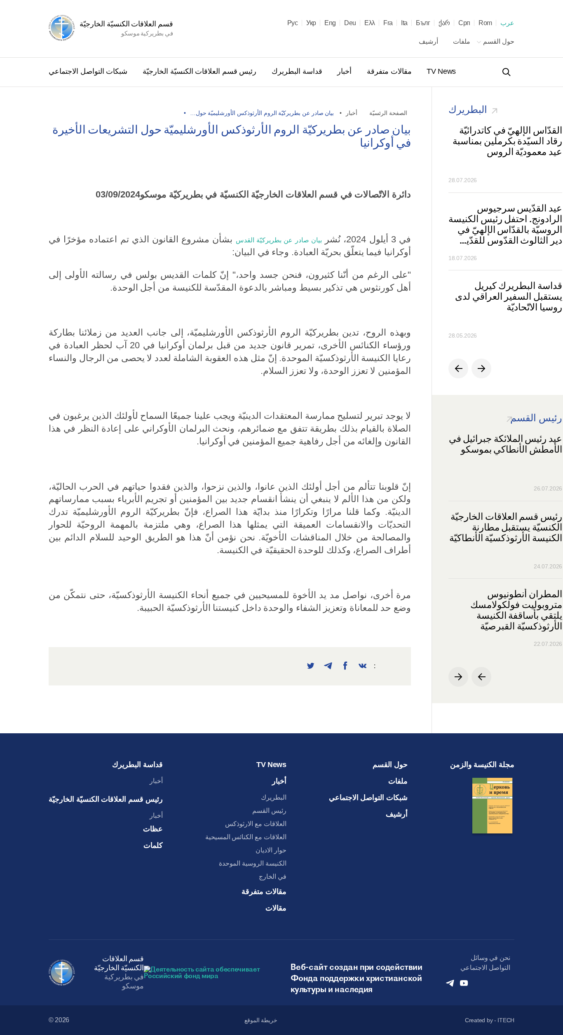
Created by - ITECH (489, 1020)
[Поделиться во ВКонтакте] (363, 666)
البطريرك (273, 797)
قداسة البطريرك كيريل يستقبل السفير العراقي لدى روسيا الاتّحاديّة (508, 296)
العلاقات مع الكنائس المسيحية (245, 836)
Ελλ (369, 23)
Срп (464, 23)
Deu (350, 23)
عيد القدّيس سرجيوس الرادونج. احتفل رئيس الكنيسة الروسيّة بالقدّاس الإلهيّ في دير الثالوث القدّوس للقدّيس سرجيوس (505, 224)
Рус (292, 23)
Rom (485, 23)
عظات (153, 829)
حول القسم (498, 41)
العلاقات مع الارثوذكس (255, 823)
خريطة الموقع (261, 1020)
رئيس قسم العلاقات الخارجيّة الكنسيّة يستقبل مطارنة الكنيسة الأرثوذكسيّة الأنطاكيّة (505, 527)
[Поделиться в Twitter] (311, 666)
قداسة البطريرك (296, 71)
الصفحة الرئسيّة (388, 113)
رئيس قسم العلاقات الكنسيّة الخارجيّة (198, 71)
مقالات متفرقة (388, 71)
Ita (404, 23)
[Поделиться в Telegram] (328, 666)
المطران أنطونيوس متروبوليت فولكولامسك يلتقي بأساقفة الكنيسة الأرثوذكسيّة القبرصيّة (516, 610)
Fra (388, 23)
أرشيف (428, 41)
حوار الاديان (271, 850)
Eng (330, 23)
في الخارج (272, 876)
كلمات (153, 845)
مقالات (275, 908)
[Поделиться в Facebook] (345, 666)
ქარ (444, 23)
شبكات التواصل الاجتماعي (88, 71)
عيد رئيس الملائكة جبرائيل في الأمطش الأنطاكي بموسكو (505, 444)
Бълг (423, 23)
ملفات (460, 41)
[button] (458, 368)
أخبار (343, 71)
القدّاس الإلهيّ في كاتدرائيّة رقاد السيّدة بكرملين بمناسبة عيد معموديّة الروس (507, 141)
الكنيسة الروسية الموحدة (252, 863)
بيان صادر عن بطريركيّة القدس (279, 240)
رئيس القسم (269, 810)
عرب (507, 23)
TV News (440, 71)
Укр (311, 23)
